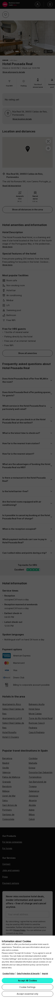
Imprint (45, 973)
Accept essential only (27, 994)
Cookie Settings (27, 987)
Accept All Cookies (27, 980)
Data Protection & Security (28, 973)
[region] (27, 967)
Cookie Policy (8, 973)
